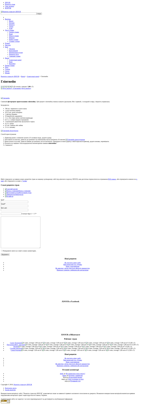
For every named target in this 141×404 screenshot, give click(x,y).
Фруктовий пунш (25, 193)
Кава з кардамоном (72, 266)
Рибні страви (13, 39)
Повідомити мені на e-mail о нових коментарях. (19, 251)
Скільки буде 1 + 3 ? (29, 214)
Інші (6, 47)
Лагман (15, 346)
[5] (12, 87)
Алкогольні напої (15, 60)
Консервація (13, 51)
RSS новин (112, 179)
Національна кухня (16, 52)
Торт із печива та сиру (76, 379)
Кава (10, 62)
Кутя (11, 196)
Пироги (12, 25)
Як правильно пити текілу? (75, 374)
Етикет (7, 43)
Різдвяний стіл (75, 381)
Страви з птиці (14, 41)
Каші (11, 34)
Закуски (8, 45)
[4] (9, 87)
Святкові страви (14, 56)
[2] (4, 87)
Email (3, 204)
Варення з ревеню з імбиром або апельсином (72, 270)
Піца (6, 67)
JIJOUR (7, 2)
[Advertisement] (25, 92)
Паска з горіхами (25, 191)
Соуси (7, 71)
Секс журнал (9, 6)
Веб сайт (4, 208)
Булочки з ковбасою (76, 375)
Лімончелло (19, 194)
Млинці (12, 38)
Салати (7, 69)
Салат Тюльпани (16, 343)
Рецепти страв (10, 4)
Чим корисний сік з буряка (72, 264)
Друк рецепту (26, 88)
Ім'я (2, 200)
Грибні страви (14, 32)
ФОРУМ (8, 8)
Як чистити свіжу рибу (73, 263)
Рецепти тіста (14, 54)
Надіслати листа (10, 388)
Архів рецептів (10, 390)
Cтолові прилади (16, 348)
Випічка (8, 19)
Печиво (11, 23)
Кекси (11, 21)
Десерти (12, 49)
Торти (11, 26)
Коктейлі (12, 64)
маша (64, 375)
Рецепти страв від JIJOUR (10, 76)
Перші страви (10, 65)
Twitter (24, 181)
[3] (7, 87)
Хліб (10, 28)
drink (61, 374)
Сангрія (15, 189)
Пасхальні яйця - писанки (16, 345)
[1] (2, 87)
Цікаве (7, 73)
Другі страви (9, 30)
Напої (7, 58)
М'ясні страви (14, 36)
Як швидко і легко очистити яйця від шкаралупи (72, 268)
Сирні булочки (16, 350)
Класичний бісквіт (75, 377)
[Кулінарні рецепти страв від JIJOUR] (11, 11)
